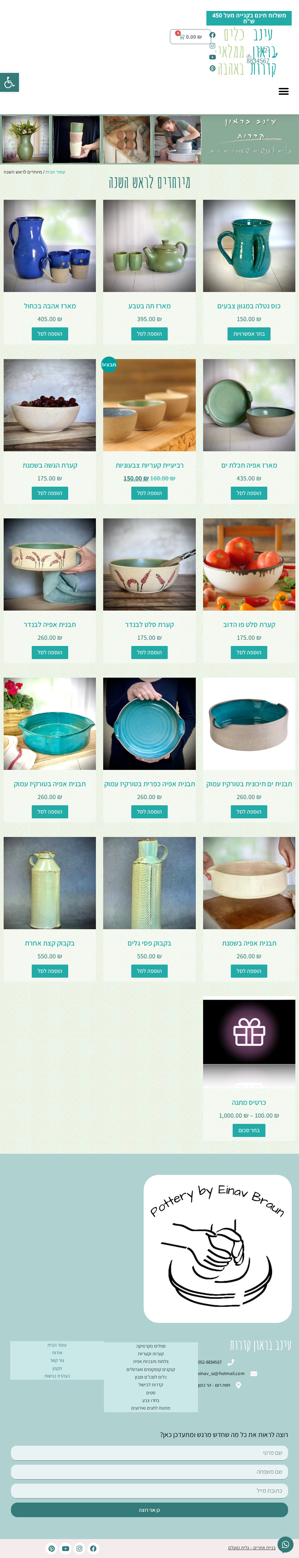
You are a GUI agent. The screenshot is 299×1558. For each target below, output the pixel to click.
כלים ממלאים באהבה (228, 51)
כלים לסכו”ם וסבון (151, 1377)
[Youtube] (65, 1548)
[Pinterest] (51, 1548)
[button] (9, 82)
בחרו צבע (150, 1400)
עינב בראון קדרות (263, 51)
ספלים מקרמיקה (151, 1346)
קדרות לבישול (151, 1385)
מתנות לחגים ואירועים (150, 1408)
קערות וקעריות (151, 1354)
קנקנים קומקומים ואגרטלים (151, 1369)
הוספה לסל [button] (149, 334)
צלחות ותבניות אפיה (151, 1361)
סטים (150, 1393)
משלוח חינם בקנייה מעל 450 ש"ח (249, 18)
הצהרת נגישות (57, 1376)
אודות (57, 1352)
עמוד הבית (55, 172)
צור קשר (57, 1360)
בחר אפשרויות (249, 334)
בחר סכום (249, 1130)
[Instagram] (79, 1548)
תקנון (57, 1368)
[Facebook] (93, 1548)
